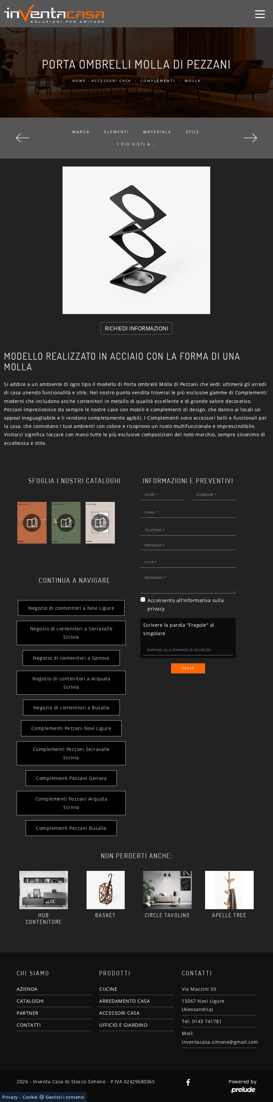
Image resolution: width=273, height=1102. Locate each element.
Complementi (157, 80)
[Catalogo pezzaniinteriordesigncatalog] (100, 523)
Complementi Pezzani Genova (71, 778)
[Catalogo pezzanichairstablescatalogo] (66, 523)
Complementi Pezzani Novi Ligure (71, 728)
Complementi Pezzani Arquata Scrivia (71, 803)
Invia (188, 668)
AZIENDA (27, 989)
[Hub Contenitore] (43, 890)
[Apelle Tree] (229, 890)
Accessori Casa (111, 80)
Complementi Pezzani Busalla (71, 828)
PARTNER (28, 1013)
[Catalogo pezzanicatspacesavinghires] (32, 523)
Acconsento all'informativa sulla (185, 604)
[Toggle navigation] (260, 13)
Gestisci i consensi (65, 1097)
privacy (156, 608)
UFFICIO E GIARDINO (123, 1025)
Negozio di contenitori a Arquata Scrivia (71, 682)
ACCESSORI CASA (119, 1013)
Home (79, 80)
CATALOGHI (30, 1001)
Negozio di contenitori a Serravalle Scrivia (71, 632)
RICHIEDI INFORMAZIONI (136, 328)
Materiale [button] (157, 131)
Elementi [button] (116, 131)
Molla (193, 80)
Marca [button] (81, 131)
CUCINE (108, 989)
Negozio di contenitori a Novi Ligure (71, 608)
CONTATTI (29, 1025)
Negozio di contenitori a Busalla (71, 707)
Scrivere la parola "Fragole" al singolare (178, 629)
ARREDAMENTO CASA (124, 1001)
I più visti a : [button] (136, 144)
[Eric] (23, 138)
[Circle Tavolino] (167, 890)
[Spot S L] (250, 138)
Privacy (10, 1097)
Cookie (30, 1097)
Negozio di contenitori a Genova (71, 658)
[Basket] (105, 890)
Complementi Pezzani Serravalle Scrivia (71, 753)
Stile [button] (193, 131)
